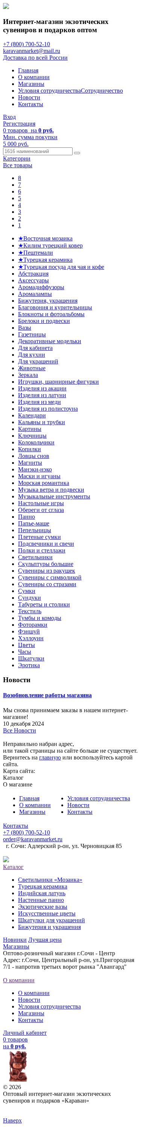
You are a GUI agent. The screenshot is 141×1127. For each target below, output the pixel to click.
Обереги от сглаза (41, 510)
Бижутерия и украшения (49, 927)
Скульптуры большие (45, 564)
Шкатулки (31, 658)
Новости (29, 97)
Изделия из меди (39, 402)
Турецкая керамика (42, 886)
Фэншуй (29, 631)
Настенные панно (41, 900)
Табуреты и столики (44, 604)
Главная (28, 70)
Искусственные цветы (47, 913)
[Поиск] (77, 153)
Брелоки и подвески (44, 321)
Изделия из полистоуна (48, 408)
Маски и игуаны (39, 476)
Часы (24, 651)
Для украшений (38, 361)
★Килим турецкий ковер (50, 245)
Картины (29, 429)
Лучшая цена (45, 939)
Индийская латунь (41, 893)
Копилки (29, 449)
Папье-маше (33, 523)
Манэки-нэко (35, 469)
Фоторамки (32, 624)
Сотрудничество (102, 90)
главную (50, 757)
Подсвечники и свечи (46, 543)
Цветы (26, 645)
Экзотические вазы (42, 906)
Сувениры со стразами (47, 584)
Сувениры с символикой (50, 577)
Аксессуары (33, 280)
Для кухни (31, 354)
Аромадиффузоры (41, 287)
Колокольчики (36, 442)
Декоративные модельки (49, 341)
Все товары (17, 165)
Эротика (29, 665)
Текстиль (29, 611)
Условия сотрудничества (49, 90)
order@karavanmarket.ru (32, 839)
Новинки (15, 939)
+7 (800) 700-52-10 (26, 44)
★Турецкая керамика (45, 260)
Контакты (30, 104)
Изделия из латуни (42, 395)
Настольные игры (41, 503)
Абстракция (33, 273)
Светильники (35, 557)
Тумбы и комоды (39, 618)
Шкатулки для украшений (51, 920)
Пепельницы (34, 530)
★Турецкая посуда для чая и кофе (61, 267)
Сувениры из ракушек (46, 570)
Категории (16, 158)
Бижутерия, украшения (47, 300)
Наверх (12, 1120)
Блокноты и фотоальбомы (51, 314)
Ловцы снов (33, 456)
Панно (26, 516)
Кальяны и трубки (41, 422)
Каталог (13, 867)
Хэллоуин (31, 638)
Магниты (30, 462)
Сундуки (29, 597)
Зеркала (28, 375)
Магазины (31, 84)
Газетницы (32, 334)
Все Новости (19, 730)
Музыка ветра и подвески (51, 489)
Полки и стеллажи (41, 550)
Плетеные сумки (39, 537)
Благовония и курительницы (55, 307)
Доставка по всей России (35, 57)
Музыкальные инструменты (54, 496)
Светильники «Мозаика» (50, 879)
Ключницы (32, 435)
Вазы (24, 327)
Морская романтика (43, 483)
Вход (9, 117)
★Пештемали (35, 252)
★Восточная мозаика (45, 238)
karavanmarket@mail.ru (31, 51)
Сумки (26, 591)
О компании (34, 77)
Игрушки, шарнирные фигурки (58, 381)
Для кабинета (35, 348)
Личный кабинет (25, 1032)
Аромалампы (35, 294)
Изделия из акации (42, 388)
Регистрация (19, 123)
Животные (31, 368)
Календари (32, 415)
